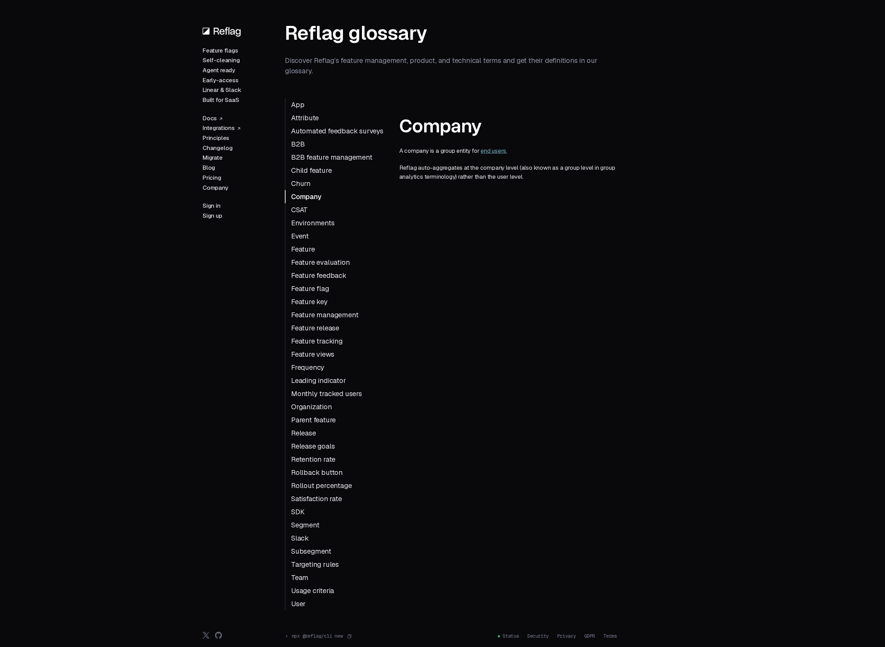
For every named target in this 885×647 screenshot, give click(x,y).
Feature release (315, 328)
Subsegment (311, 551)
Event (300, 236)
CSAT (299, 209)
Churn (300, 183)
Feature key (309, 301)
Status (511, 636)
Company (215, 187)
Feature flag (310, 288)
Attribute (305, 117)
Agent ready (219, 70)
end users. (494, 150)
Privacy (566, 636)
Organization (311, 406)
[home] (222, 31)
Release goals (313, 446)
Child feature (311, 170)
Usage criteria (312, 590)
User (298, 603)
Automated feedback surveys (337, 130)
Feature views (312, 354)
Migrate (213, 157)
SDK (297, 511)
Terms (610, 636)
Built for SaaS (221, 100)
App (297, 104)
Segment (305, 525)
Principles (216, 138)
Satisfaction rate (316, 498)
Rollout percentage (321, 485)
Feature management (324, 314)
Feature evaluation (320, 262)
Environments (313, 222)
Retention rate (313, 459)
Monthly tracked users (326, 393)
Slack (300, 538)
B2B (298, 144)
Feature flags (220, 50)
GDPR (589, 636)
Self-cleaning (221, 60)
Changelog (217, 148)
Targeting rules (315, 564)
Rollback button (317, 472)
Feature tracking (317, 341)
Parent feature (313, 419)
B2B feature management (331, 157)
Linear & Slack (222, 90)
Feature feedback (318, 275)
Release (303, 433)
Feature (303, 249)
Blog (209, 167)
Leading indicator (318, 380)
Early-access (221, 80)
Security (538, 636)
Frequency (307, 367)
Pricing (212, 177)
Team (299, 577)
